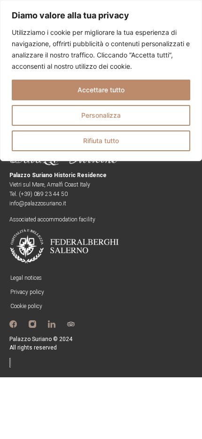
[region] (101, 80)
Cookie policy (26, 306)
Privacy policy (27, 292)
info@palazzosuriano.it (37, 203)
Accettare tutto (101, 90)
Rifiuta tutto (101, 141)
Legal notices (26, 278)
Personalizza (101, 115)
